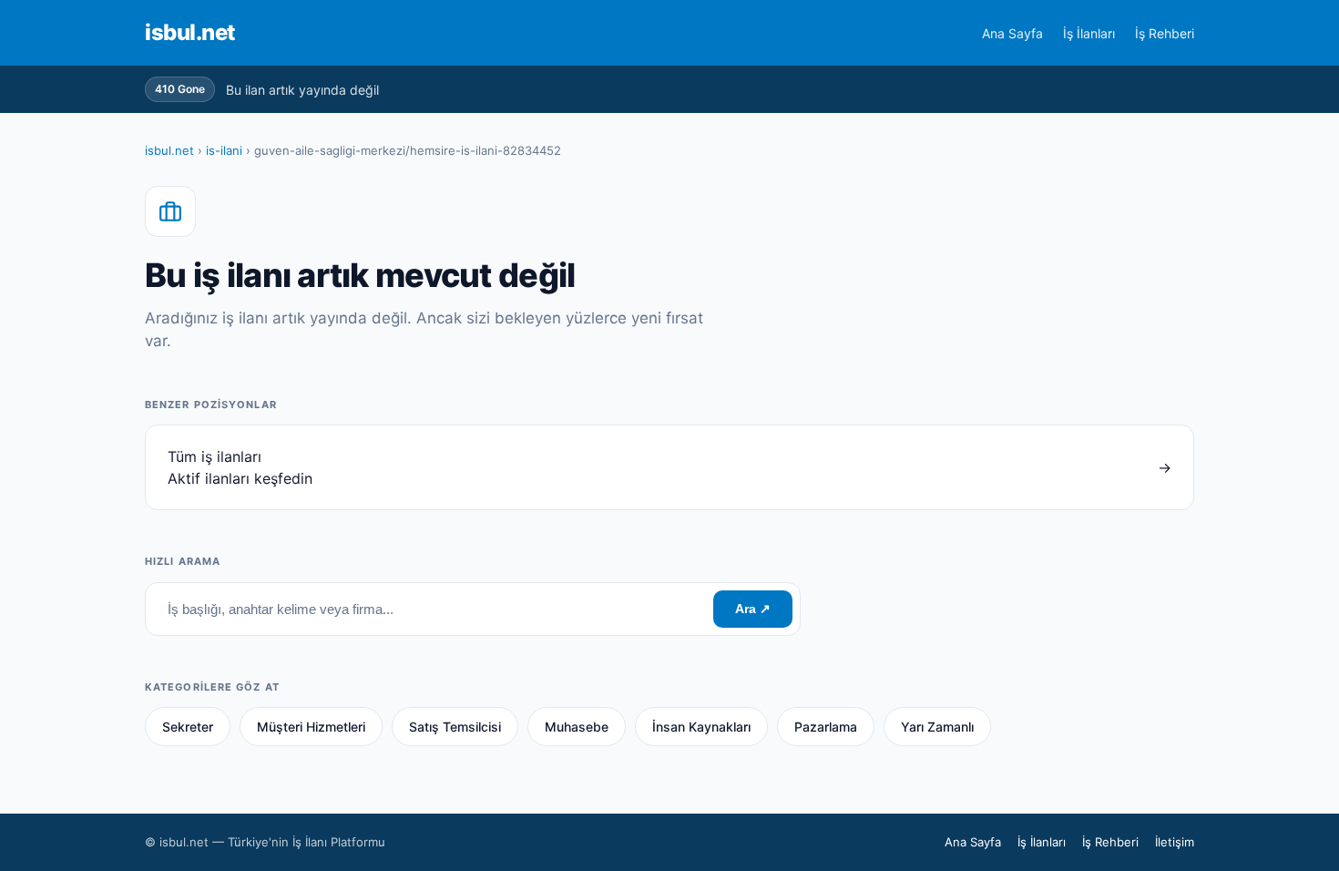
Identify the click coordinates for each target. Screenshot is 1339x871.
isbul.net (190, 32)
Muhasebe (576, 726)
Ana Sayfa (1012, 33)
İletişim (1174, 842)
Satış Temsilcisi (455, 726)
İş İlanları (1089, 33)
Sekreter (187, 726)
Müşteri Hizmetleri (311, 726)
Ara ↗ (753, 608)
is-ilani (224, 150)
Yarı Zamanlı (937, 726)
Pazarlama (825, 726)
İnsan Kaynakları (701, 726)
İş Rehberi (1164, 33)
